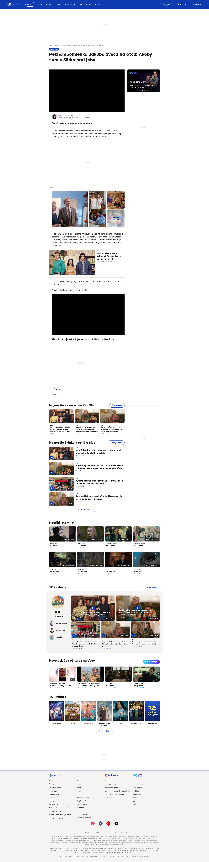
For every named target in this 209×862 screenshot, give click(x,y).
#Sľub (54, 395)
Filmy (134, 804)
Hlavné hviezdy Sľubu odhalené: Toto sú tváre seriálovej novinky (109, 256)
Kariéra (51, 801)
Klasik (79, 791)
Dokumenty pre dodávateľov (59, 808)
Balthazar (53, 543)
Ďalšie (97, 4)
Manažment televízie (56, 818)
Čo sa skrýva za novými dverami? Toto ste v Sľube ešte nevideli (145, 643)
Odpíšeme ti (81, 801)
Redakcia (108, 798)
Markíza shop (82, 808)
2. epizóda (110, 686)
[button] (139, 90)
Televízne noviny (139, 784)
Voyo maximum (138, 781)
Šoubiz (49, 4)
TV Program (69, 4)
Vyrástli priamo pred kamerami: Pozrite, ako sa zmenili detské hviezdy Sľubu (99, 482)
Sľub (56, 45)
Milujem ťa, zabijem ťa (57, 683)
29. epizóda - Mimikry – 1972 (89, 686)
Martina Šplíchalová (65, 115)
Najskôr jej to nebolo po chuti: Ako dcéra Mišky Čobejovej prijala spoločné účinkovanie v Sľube (86, 429)
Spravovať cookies (84, 818)
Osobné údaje (82, 814)
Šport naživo (137, 794)
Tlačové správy (54, 794)
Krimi (79, 788)
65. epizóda (138, 571)
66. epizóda (82, 571)
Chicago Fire (54, 569)
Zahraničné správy (111, 788)
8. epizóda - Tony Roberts (60, 686)
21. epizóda (54, 571)
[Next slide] (158, 673)
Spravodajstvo (138, 788)
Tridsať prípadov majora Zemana (89, 683)
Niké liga (136, 791)
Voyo (88, 4)
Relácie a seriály (55, 788)
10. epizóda (55, 546)
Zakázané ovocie (111, 543)
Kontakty (108, 781)
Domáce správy (110, 784)
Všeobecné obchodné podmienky (117, 791)
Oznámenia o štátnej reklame (60, 815)
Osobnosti (53, 791)
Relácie (30, 4)
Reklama (52, 798)
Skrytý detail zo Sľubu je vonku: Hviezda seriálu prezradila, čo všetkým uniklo (60, 429)
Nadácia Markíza (83, 798)
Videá (39, 4)
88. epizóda (138, 546)
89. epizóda (110, 546)
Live (80, 4)
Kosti (107, 569)
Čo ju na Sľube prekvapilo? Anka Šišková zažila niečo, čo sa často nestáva (111, 429)
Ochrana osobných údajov (114, 794)
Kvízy (58, 4)
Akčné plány (53, 804)
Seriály (135, 801)
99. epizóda (138, 686)
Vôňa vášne (82, 569)
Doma (79, 781)
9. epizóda (82, 546)
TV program (53, 781)
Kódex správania (55, 811)
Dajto (79, 784)
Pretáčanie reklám (83, 804)
